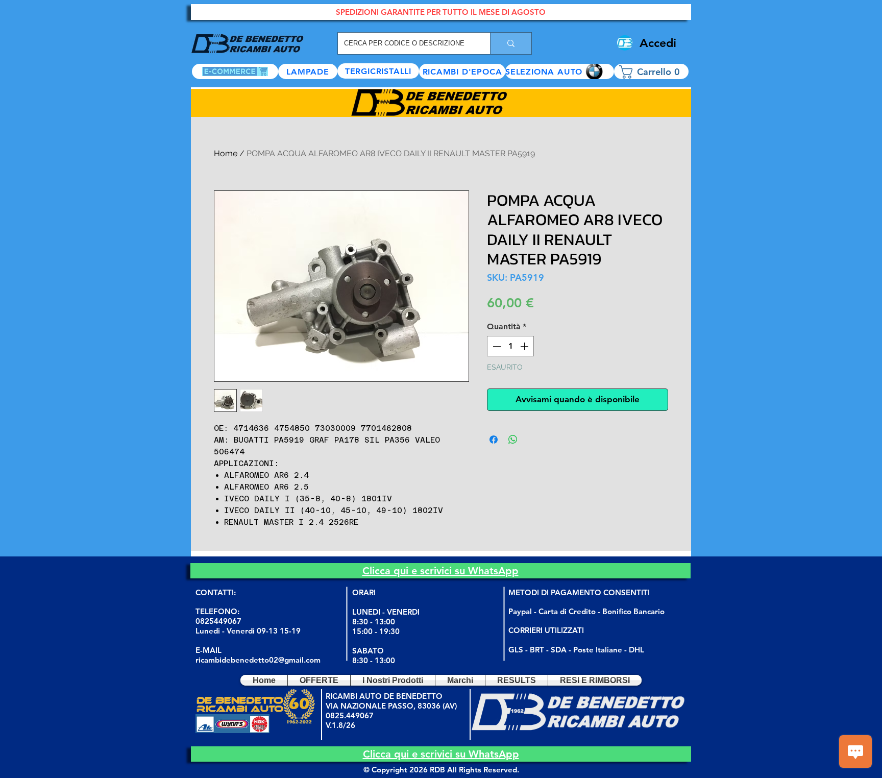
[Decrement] (495, 346)
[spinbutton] (510, 346)
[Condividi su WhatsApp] (513, 439)
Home (225, 153)
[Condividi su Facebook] (493, 439)
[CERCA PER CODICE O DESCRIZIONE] (510, 43)
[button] (559, 71)
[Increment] (525, 346)
